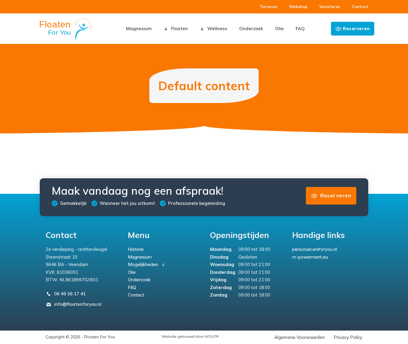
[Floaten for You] (66, 28)
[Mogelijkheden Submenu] (163, 265)
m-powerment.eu (310, 257)
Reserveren (356, 28)
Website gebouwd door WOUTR (190, 336)
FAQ (300, 28)
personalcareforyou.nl (314, 249)
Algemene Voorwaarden (299, 337)
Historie (136, 249)
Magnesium (139, 28)
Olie (279, 28)
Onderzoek (251, 28)
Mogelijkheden (143, 264)
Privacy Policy (348, 337)
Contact (136, 295)
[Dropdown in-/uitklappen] (166, 29)
